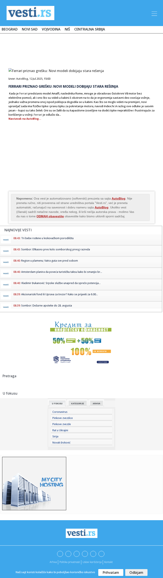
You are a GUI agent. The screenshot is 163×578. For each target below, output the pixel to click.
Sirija (55, 436)
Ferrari (23, 93)
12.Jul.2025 (35, 78)
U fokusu (57, 404)
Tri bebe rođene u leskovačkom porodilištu (47, 238)
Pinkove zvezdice (62, 418)
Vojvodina (51, 29)
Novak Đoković (61, 442)
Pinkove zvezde (61, 424)
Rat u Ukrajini (60, 430)
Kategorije (77, 404)
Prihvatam (111, 572)
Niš (67, 29)
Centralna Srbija (89, 29)
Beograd (10, 29)
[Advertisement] (81, 49)
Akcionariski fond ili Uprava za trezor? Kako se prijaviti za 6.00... (59, 294)
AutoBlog (22, 78)
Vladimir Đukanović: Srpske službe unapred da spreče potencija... (61, 283)
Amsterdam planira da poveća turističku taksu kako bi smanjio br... (61, 272)
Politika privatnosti (69, 562)
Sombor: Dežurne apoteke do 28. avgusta (46, 305)
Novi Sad (30, 29)
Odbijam (136, 572)
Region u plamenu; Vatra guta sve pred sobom (49, 260)
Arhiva (96, 404)
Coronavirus (59, 412)
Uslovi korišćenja (92, 562)
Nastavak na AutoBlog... (24, 119)
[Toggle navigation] (154, 13)
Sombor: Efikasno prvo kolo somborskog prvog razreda (55, 249)
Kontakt (108, 562)
